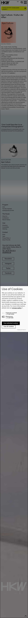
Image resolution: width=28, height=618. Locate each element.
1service (9, 318)
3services (10, 314)
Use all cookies (9, 326)
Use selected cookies (11, 323)
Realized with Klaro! (21, 329)
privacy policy (16, 308)
